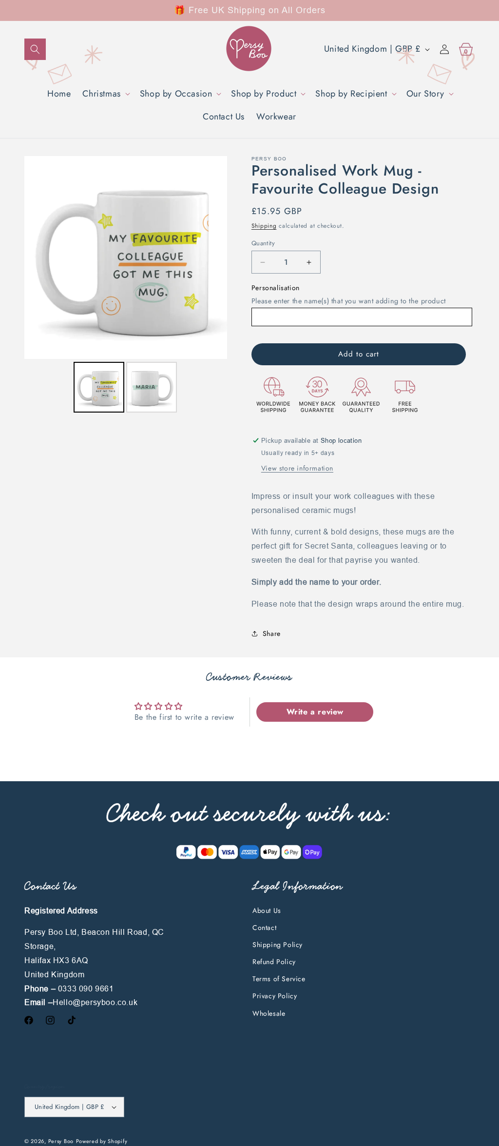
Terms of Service (279, 979)
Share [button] (272, 633)
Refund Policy (274, 962)
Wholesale (268, 1013)
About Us (266, 910)
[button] (35, 49)
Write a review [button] (315, 711)
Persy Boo (61, 1141)
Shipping (264, 225)
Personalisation (275, 288)
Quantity (263, 243)
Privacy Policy (274, 996)
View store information (297, 468)
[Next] (213, 257)
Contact (264, 927)
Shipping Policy (277, 944)
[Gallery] (125, 285)
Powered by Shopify (102, 1141)
